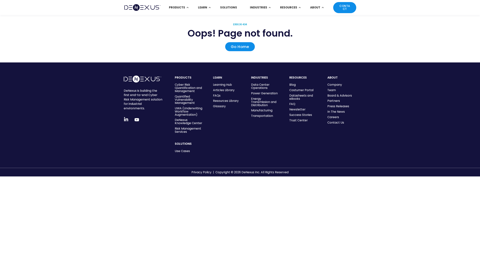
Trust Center (298, 120)
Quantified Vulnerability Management (185, 99)
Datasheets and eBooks (301, 97)
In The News (336, 111)
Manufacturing (261, 110)
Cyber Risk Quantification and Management (188, 88)
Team (331, 90)
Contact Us (335, 122)
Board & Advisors (339, 95)
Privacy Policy (201, 172)
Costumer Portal (301, 90)
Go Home (240, 46)
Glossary (219, 106)
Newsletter (297, 109)
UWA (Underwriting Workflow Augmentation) (188, 111)
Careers (333, 117)
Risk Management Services (188, 130)
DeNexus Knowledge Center (188, 121)
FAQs (216, 95)
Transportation (262, 115)
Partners (333, 100)
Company (334, 84)
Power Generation (264, 93)
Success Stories (300, 114)
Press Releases (338, 106)
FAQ (292, 104)
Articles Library (224, 90)
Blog (292, 84)
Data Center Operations (260, 86)
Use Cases (182, 151)
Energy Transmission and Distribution (263, 102)
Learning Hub (222, 84)
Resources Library (226, 100)
